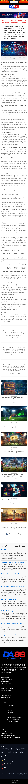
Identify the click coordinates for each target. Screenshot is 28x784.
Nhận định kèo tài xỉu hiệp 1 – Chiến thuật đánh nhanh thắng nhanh (14, 398)
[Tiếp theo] (21, 534)
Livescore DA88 (10, 724)
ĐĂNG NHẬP (5, 1)
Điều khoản (16, 775)
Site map (14, 782)
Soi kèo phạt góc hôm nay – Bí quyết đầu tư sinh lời (14, 423)
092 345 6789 (9, 770)
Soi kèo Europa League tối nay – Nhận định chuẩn (14, 524)
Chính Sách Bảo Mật (6, 695)
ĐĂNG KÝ (14, 1)
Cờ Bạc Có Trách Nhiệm (7, 688)
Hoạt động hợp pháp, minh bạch (8, 757)
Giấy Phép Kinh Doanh (7, 693)
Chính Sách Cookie (6, 690)
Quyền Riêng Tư (6, 681)
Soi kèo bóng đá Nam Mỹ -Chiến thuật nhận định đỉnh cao (14, 474)
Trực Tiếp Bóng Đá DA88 (12, 721)
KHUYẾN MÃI (23, 1)
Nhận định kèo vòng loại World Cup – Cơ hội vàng (14, 449)
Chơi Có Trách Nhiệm (7, 683)
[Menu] (2, 7)
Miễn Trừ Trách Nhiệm (7, 686)
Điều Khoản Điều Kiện (7, 679)
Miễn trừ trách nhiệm (14, 777)
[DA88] (14, 7)
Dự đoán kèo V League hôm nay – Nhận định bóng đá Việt (14, 499)
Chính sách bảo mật (22, 775)
